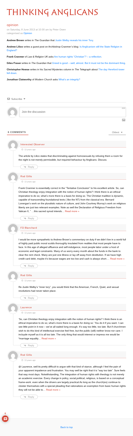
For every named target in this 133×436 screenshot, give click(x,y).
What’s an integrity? (69, 79)
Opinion (28, 33)
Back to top (66, 427)
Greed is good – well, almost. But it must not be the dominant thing (88, 63)
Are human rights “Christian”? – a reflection (77, 56)
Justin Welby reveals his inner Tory (74, 40)
